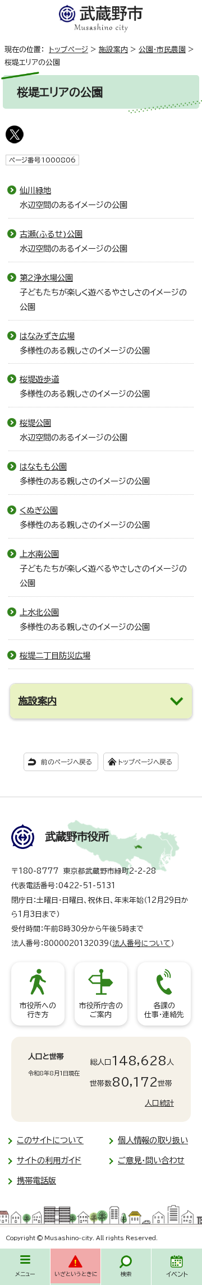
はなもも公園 (43, 466)
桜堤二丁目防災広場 (55, 655)
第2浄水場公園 (46, 277)
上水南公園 (39, 554)
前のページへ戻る (66, 762)
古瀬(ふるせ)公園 (51, 234)
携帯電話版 (36, 1180)
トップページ (68, 49)
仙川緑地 (35, 190)
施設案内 (113, 49)
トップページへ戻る (145, 762)
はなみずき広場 (47, 336)
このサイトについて (50, 1140)
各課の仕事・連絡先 (164, 1010)
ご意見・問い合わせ (151, 1160)
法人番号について (141, 943)
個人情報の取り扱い (153, 1140)
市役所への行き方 (38, 1010)
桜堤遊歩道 (39, 379)
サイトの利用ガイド (49, 1160)
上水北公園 (39, 612)
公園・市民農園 (162, 49)
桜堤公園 (35, 423)
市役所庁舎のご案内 (101, 1010)
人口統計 (159, 1103)
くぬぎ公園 (39, 510)
